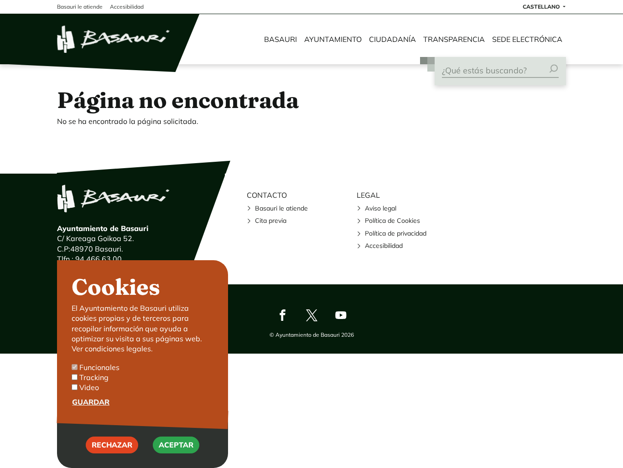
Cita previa (270, 220)
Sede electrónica (527, 39)
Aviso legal (380, 208)
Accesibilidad (384, 246)
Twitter (311, 315)
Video (89, 387)
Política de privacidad (395, 233)
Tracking (94, 377)
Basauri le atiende (281, 208)
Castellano (542, 6)
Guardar (90, 401)
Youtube (340, 315)
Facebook (282, 315)
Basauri (280, 39)
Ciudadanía (392, 39)
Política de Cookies (392, 220)
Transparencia (454, 39)
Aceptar (176, 445)
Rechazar (112, 445)
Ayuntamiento (333, 39)
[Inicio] (114, 39)
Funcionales (99, 367)
